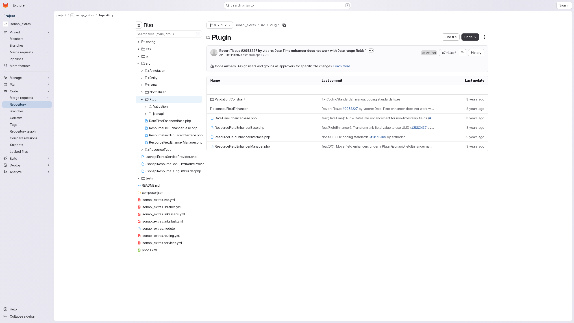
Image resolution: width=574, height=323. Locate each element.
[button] (429, 52)
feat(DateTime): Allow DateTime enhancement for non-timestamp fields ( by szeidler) (378, 118)
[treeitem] (169, 42)
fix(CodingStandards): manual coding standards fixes (361, 99)
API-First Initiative (230, 55)
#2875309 (378, 137)
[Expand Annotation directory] (142, 70)
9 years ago (475, 137)
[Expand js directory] (138, 56)
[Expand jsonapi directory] (145, 113)
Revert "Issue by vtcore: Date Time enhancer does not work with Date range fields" (292, 50)
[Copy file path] (284, 25)
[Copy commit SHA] (462, 52)
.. (211, 90)
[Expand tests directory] (138, 178)
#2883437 (419, 127)
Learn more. (342, 66)
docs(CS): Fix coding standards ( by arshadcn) (364, 137)
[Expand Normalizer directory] (142, 92)
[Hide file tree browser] (138, 25)
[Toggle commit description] (371, 50)
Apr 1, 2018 (262, 55)
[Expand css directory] (138, 49)
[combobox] (168, 34)
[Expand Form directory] (142, 85)
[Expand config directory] (138, 42)
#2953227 (249, 50)
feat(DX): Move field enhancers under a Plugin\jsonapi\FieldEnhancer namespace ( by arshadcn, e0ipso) (378, 146)
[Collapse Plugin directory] (142, 99)
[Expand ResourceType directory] (142, 149)
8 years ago (475, 99)
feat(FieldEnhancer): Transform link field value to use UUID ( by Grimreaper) (378, 127)
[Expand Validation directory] (145, 106)
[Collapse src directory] (138, 63)
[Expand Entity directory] (142, 78)
